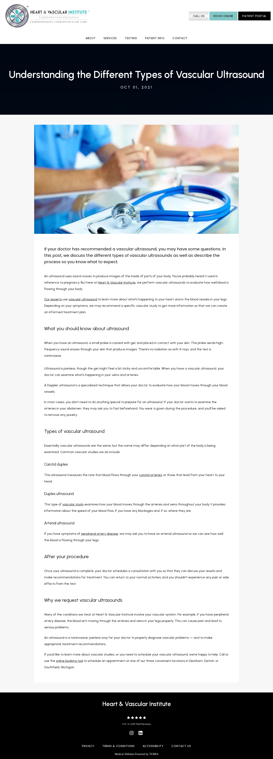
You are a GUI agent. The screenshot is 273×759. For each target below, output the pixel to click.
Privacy (88, 746)
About (91, 38)
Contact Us (181, 746)
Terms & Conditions (118, 746)
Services (110, 38)
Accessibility (153, 746)
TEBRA (153, 754)
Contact (179, 38)
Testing (131, 38)
